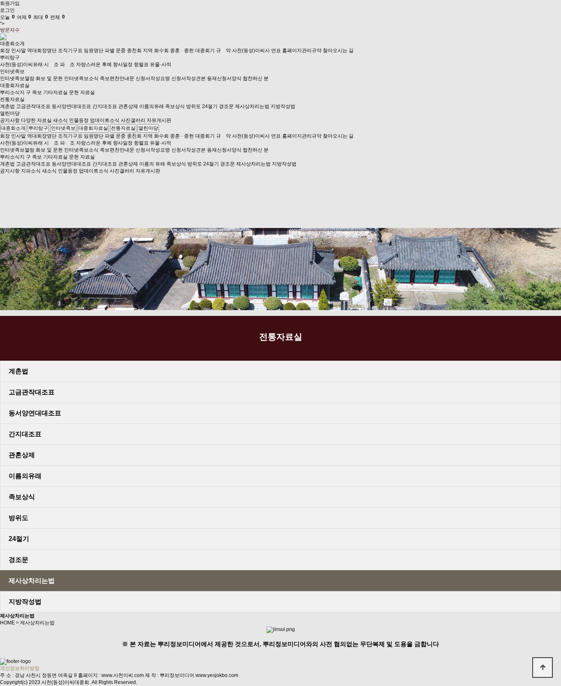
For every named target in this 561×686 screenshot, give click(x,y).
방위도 (193, 106)
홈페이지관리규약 (302, 50)
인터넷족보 (12, 71)
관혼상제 (128, 106)
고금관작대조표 (33, 106)
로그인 (7, 10)
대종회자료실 (15, 85)
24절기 (210, 106)
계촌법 (7, 106)
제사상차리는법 (252, 106)
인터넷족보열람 (17, 78)
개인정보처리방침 (19, 668)
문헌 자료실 (82, 92)
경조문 (226, 106)
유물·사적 (160, 64)
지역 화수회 (156, 50)
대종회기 (205, 50)
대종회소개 (12, 43)
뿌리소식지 (12, 92)
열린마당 (10, 113)
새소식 (60, 120)
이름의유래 (151, 106)
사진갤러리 (133, 120)
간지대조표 (104, 106)
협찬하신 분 (256, 78)
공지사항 (10, 120)
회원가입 (10, 3)
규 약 (223, 50)
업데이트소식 (105, 120)
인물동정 (79, 120)
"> (32, 20)
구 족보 (34, 92)
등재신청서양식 (224, 78)
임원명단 (93, 50)
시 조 (51, 64)
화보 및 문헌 (49, 78)
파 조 (67, 64)
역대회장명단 (42, 50)
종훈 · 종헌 (182, 50)
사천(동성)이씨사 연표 (256, 50)
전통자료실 (12, 99)
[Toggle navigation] (8, 37)
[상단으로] (542, 667)
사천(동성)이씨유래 (21, 64)
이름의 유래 (152, 164)
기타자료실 (55, 92)
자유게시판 (159, 120)
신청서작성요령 (153, 78)
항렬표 (141, 64)
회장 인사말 (13, 50)
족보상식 (175, 106)
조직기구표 (70, 50)
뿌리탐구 (10, 57)
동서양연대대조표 (71, 106)
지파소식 (31, 171)
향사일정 (123, 64)
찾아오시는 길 (338, 50)
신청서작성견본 (188, 78)
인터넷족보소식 (81, 78)
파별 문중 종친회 (123, 50)
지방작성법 (283, 106)
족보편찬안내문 (117, 78)
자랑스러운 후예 (94, 64)
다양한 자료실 (36, 120)
